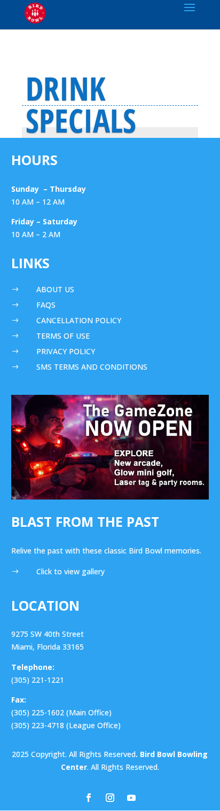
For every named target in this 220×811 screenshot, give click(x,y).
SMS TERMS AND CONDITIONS (91, 367)
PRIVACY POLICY (65, 351)
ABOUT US (55, 289)
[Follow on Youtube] (131, 797)
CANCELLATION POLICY (78, 320)
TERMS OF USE (63, 336)
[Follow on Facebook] (88, 797)
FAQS (46, 305)
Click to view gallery (70, 571)
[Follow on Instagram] (110, 797)
